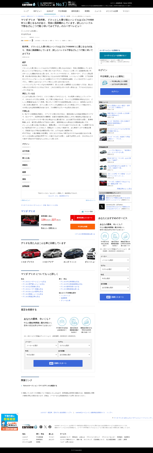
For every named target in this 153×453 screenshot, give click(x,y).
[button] (87, 211)
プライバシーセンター (108, 437)
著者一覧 (79, 439)
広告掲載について (99, 439)
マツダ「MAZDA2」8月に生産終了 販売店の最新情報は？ (118, 123)
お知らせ (82, 437)
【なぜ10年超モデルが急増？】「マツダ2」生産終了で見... (119, 168)
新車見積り (75, 11)
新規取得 (119, 3)
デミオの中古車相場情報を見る (71, 284)
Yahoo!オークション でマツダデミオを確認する (40, 386)
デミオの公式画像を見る (31, 286)
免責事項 (127, 437)
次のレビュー (90, 200)
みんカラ (51, 439)
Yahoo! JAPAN (127, 3)
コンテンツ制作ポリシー (67, 439)
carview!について (65, 437)
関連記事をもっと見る (124, 188)
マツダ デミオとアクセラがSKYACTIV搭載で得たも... (118, 131)
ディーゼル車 (65, 300)
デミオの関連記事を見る (31, 296)
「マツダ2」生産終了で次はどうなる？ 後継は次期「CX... (118, 184)
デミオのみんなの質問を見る (33, 291)
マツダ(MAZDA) (39, 16)
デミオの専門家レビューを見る (34, 284)
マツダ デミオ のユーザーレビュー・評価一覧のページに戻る (39, 205)
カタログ (50, 11)
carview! (23, 16)
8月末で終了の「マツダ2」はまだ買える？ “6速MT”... (119, 160)
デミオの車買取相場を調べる (85, 234)
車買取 (87, 11)
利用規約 (119, 437)
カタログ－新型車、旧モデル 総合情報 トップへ (56, 412)
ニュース (98, 11)
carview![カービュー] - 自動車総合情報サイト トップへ (94, 412)
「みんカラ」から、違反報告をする (58, 196)
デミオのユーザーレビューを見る (34, 281)
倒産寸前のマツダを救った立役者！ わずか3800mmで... (119, 115)
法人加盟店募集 (111, 439)
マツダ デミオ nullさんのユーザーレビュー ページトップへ (133, 418)
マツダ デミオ (28, 211)
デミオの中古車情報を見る (69, 281)
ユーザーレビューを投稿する (114, 55)
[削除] (17, 414)
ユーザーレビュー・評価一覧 (57, 16)
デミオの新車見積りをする (69, 286)
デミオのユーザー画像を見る (33, 289)
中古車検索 (62, 11)
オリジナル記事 (112, 11)
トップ (26, 11)
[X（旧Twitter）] (45, 427)
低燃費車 (64, 298)
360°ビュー (37, 11)
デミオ (47, 16)
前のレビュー (26, 200)
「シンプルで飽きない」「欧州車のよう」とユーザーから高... (119, 152)
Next (95, 253)
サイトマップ (88, 439)
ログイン (113, 3)
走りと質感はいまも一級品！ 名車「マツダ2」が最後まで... (118, 107)
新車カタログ (30, 16)
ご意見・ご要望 (122, 439)
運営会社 (75, 437)
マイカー (126, 11)
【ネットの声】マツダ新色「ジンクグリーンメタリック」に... (119, 176)
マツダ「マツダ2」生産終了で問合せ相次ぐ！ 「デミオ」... (118, 139)
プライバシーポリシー (93, 437)
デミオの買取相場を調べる (69, 289)
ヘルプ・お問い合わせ (66, 442)
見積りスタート (60, 363)
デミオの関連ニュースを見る (33, 294)
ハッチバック (65, 295)
